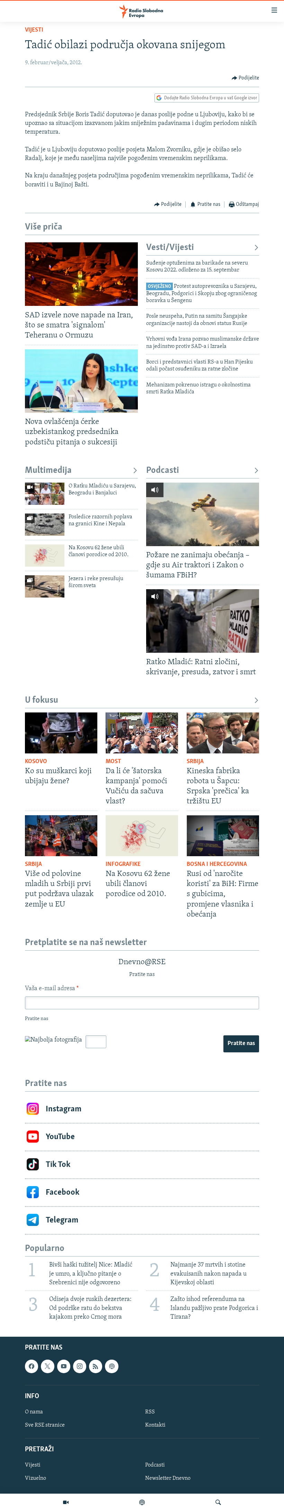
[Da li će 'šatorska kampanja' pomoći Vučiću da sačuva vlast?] (142, 732)
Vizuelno (35, 1478)
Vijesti (34, 30)
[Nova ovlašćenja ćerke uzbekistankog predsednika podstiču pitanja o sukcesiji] (81, 381)
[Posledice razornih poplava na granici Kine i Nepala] (44, 525)
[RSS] (95, 1366)
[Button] (245, 78)
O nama (34, 1412)
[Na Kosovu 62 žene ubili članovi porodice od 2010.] (44, 555)
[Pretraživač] (218, 1502)
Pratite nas (241, 1044)
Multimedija (48, 470)
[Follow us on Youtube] (63, 1366)
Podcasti (162, 470)
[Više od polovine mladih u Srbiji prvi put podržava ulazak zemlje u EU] (61, 835)
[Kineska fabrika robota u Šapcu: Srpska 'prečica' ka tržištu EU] (223, 732)
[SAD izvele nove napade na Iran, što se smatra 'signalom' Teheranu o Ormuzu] (81, 274)
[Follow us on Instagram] (79, 1366)
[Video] (65, 1502)
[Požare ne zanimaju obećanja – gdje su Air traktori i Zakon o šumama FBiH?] (202, 514)
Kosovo (36, 762)
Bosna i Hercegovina (217, 864)
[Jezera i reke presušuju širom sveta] (44, 586)
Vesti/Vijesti (170, 247)
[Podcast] (142, 1502)
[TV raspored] (111, 1366)
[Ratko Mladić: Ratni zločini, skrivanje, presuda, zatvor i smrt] (202, 621)
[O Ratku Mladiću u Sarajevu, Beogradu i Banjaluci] (44, 494)
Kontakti (155, 1425)
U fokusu (41, 700)
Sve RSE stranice (45, 1425)
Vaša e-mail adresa (52, 989)
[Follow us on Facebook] (31, 1366)
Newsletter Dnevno (167, 1478)
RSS (150, 1412)
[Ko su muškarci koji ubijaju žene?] (61, 732)
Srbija (195, 762)
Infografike (123, 864)
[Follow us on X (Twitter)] (47, 1366)
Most (113, 762)
